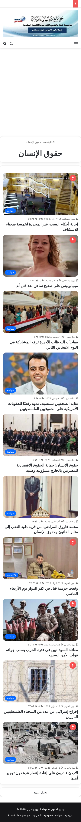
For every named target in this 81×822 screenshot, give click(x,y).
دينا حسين (70, 336)
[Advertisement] (40, 92)
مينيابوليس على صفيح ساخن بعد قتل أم (47, 285)
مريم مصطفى (68, 219)
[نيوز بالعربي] (40, 23)
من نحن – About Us (19, 815)
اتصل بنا (37, 815)
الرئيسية (47, 142)
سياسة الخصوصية (53, 815)
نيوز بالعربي (69, 583)
